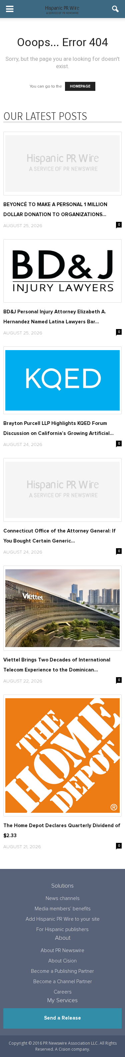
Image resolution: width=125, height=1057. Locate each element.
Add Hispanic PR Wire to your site (63, 919)
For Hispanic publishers (62, 929)
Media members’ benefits (63, 908)
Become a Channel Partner (62, 981)
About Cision (62, 960)
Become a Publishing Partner (62, 971)
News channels (63, 898)
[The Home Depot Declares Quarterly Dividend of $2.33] (62, 755)
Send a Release (62, 1018)
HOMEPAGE (80, 86)
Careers (63, 992)
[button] (115, 9)
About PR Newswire (62, 950)
